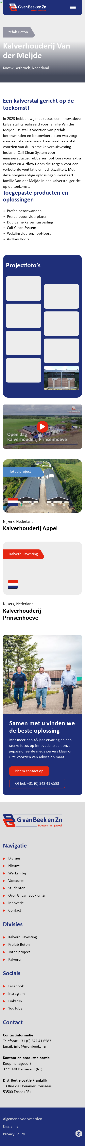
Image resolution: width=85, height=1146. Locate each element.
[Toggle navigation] (73, 7)
